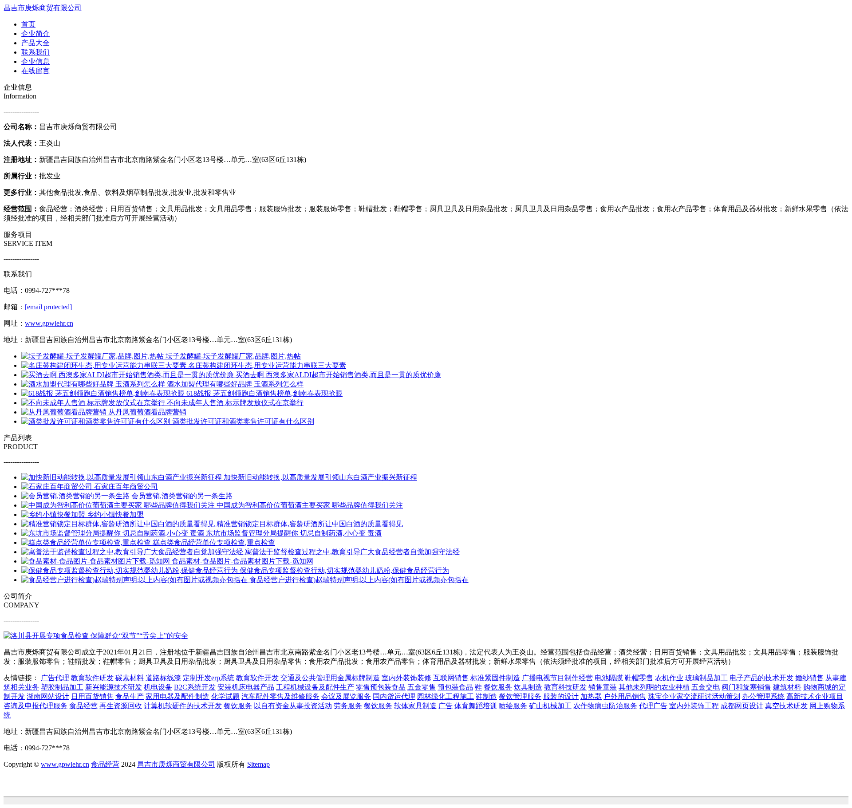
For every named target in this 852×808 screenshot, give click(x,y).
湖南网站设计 (48, 696)
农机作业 (669, 678)
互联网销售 (451, 678)
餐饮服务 (498, 687)
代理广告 (653, 705)
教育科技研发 (565, 687)
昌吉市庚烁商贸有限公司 (43, 8)
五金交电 (705, 687)
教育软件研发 (92, 678)
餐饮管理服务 (520, 696)
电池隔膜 (609, 678)
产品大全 (35, 43)
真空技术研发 (786, 705)
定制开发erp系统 (208, 678)
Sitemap (258, 764)
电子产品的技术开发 (761, 678)
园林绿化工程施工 (445, 696)
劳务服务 (348, 705)
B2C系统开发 (195, 687)
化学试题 (225, 696)
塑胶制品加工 (62, 687)
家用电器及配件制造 (177, 696)
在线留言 (35, 71)
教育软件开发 (257, 678)
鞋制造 (486, 696)
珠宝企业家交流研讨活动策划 (694, 696)
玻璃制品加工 (706, 678)
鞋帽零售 (639, 678)
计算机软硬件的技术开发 (183, 705)
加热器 (591, 696)
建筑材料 (787, 687)
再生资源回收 (120, 705)
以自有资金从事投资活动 (293, 705)
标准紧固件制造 (495, 678)
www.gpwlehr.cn (49, 323)
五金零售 (421, 687)
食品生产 (129, 696)
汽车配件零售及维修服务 (280, 696)
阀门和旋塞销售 (746, 687)
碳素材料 (129, 678)
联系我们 (35, 52)
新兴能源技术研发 (113, 687)
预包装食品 (455, 687)
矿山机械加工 (550, 705)
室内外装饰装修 (406, 678)
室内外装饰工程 (694, 705)
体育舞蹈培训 (475, 705)
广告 (445, 705)
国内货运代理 (394, 696)
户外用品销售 (625, 696)
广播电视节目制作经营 (557, 678)
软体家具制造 (415, 705)
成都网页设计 (742, 705)
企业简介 (35, 33)
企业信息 (35, 61)
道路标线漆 (163, 678)
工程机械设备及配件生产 (315, 687)
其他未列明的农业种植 (654, 687)
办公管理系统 (763, 696)
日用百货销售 (92, 696)
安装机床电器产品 (245, 687)
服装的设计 (561, 696)
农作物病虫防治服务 (605, 705)
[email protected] (48, 307)
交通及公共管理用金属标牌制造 (330, 678)
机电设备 (158, 687)
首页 (28, 24)
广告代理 (55, 678)
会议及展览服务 (346, 696)
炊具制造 (528, 687)
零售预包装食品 (381, 687)
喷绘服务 (513, 705)
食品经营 (83, 705)
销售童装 (602, 687)
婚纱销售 (809, 678)
